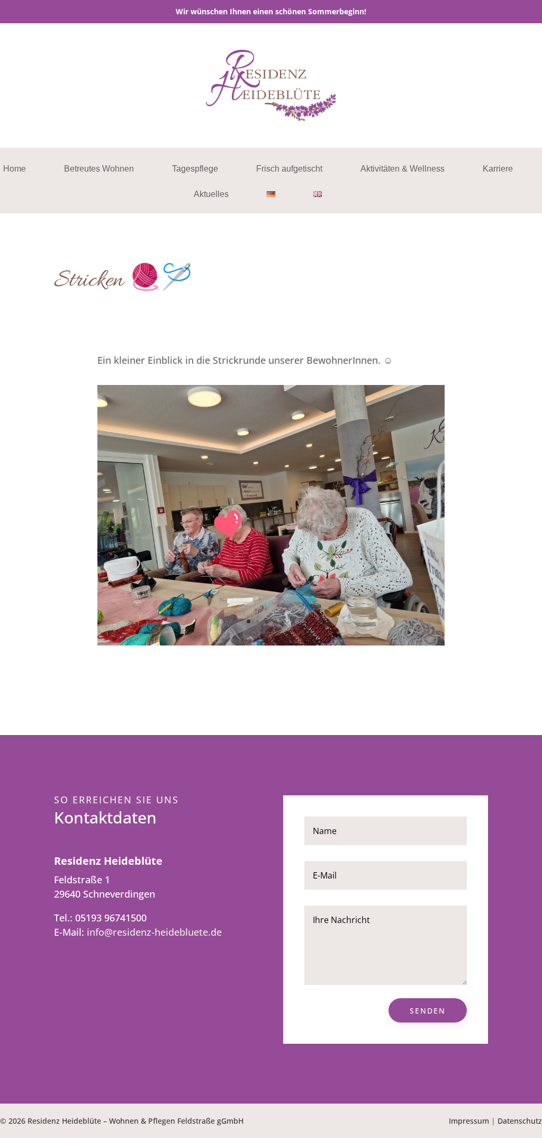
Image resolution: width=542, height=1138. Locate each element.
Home (14, 169)
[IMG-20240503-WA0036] (270, 641)
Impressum (469, 1121)
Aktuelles (211, 195)
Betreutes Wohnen (99, 169)
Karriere (498, 169)
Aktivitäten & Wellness (402, 169)
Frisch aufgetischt (289, 169)
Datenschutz (520, 1121)
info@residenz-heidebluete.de (154, 932)
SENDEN (428, 1011)
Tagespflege (195, 169)
